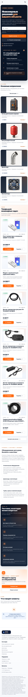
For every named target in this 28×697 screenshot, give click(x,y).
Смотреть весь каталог (13, 439)
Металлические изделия (7, 652)
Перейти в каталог (13, 36)
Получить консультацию (15, 39)
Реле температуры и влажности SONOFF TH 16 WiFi (12, 236)
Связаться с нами (6, 659)
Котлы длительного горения (8, 644)
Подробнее (18, 249)
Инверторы (4, 653)
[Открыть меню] (2, 2)
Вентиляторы (5, 650)
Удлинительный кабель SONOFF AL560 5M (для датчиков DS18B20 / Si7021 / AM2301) (13, 420)
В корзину (9, 249)
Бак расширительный (6, 646)
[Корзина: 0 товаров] (25, 2)
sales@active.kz (5, 661)
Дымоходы (4, 648)
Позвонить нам (14, 586)
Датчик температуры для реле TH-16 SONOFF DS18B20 (13, 310)
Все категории (13, 93)
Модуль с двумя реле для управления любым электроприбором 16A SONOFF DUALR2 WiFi (12, 273)
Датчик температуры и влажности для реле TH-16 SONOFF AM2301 (13, 383)
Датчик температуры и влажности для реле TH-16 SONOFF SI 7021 (13, 346)
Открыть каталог (14, 590)
